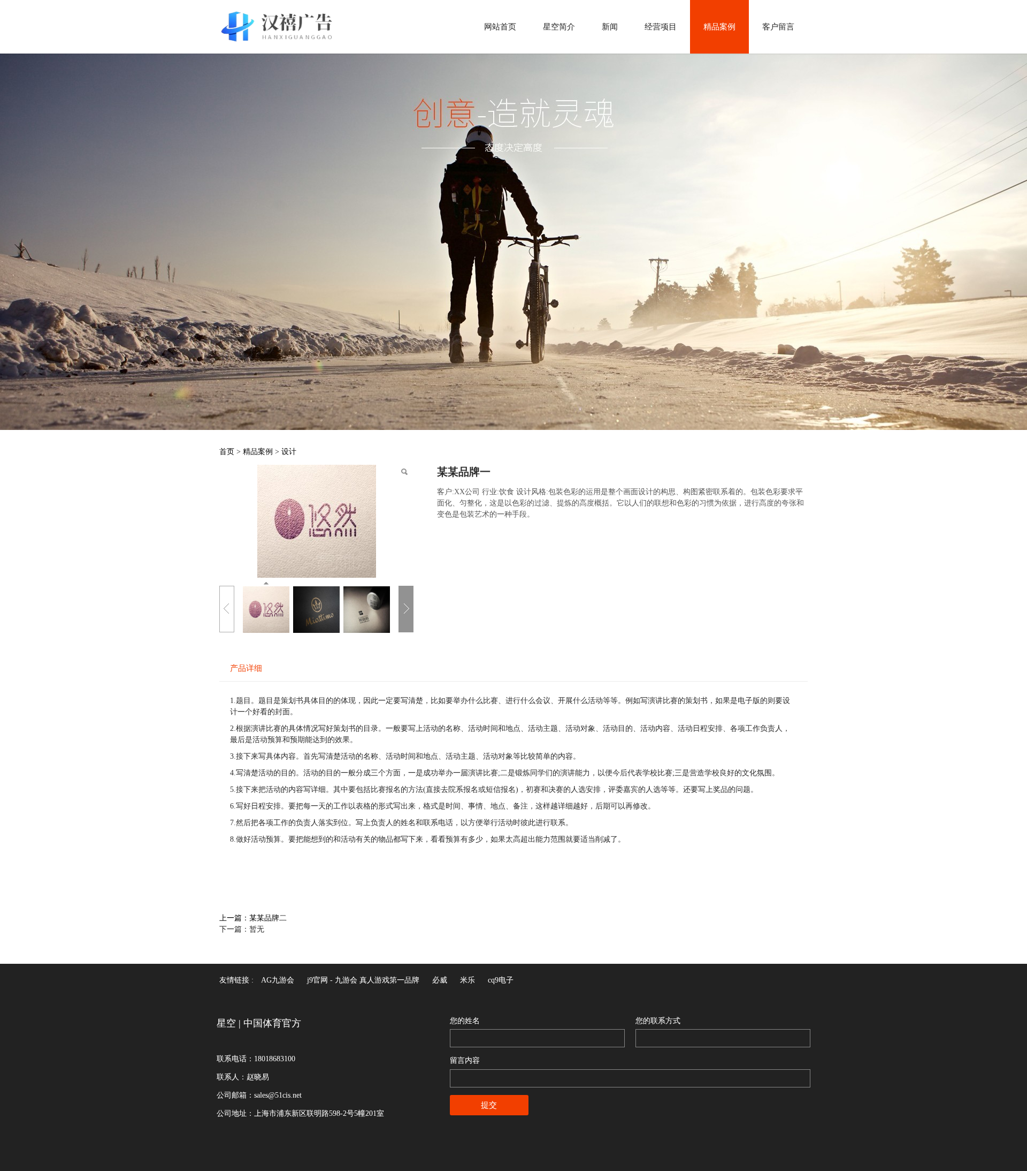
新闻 (610, 26)
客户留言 (778, 26)
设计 (288, 452)
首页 (226, 452)
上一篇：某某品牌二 (253, 918)
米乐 (467, 980)
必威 (439, 980)
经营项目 (661, 26)
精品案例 (719, 26)
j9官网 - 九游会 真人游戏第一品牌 (363, 980)
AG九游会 (277, 980)
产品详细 (246, 668)
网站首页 (500, 26)
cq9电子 (501, 980)
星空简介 (559, 26)
